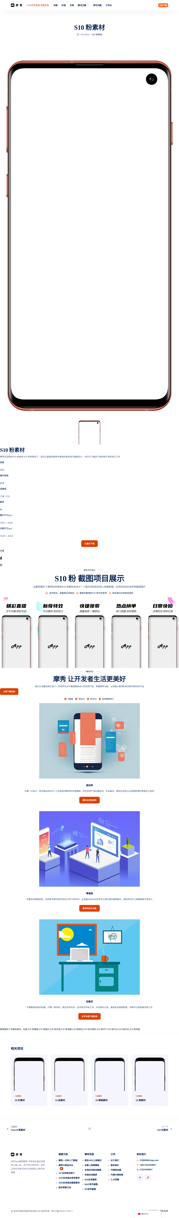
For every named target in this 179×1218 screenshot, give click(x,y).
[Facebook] (89, 558)
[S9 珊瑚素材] (109, 1072)
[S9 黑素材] (150, 1072)
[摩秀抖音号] (148, 1177)
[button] (85, 671)
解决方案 (82, 5)
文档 (72, 5)
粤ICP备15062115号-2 (62, 1211)
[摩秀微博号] (140, 1177)
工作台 (108, 5)
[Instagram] (89, 565)
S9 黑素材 (141, 1100)
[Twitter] (89, 561)
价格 (64, 5)
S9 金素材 (60, 1100)
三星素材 (18, 1096)
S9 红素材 (20, 1100)
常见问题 (97, 5)
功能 (55, 5)
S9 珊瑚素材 (101, 1100)
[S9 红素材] (29, 1072)
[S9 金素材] (69, 1072)
